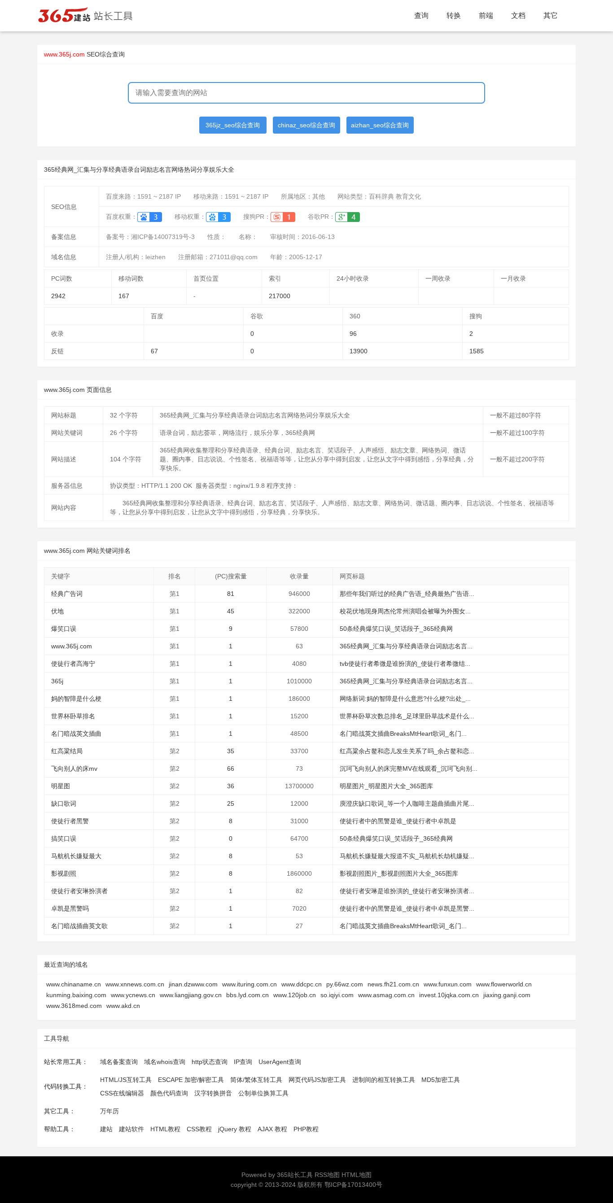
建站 (106, 1129)
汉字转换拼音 (213, 1093)
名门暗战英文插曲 (76, 733)
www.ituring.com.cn (249, 984)
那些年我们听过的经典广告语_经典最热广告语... (407, 593)
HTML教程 (165, 1129)
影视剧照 (63, 873)
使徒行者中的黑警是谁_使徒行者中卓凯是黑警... (407, 908)
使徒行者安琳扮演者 (79, 891)
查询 (421, 15)
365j (57, 681)
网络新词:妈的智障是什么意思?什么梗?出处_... (405, 698)
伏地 (57, 611)
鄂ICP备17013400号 (353, 1184)
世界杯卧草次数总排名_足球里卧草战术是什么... (407, 716)
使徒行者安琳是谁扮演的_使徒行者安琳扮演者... (407, 891)
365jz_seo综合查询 (233, 125)
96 (353, 333)
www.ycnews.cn (133, 995)
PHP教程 (306, 1129)
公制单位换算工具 (263, 1093)
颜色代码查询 (169, 1093)
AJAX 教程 (272, 1129)
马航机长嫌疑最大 (76, 856)
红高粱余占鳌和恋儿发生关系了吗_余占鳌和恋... (407, 751)
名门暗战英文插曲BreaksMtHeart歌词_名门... (403, 733)
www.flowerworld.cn (504, 984)
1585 (476, 351)
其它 (550, 15)
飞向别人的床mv (74, 768)
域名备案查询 (119, 1061)
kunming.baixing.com (76, 995)
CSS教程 (199, 1129)
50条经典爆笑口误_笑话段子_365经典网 (396, 628)
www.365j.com (71, 646)
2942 (58, 296)
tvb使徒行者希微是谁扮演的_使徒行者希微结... (405, 663)
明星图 (60, 786)
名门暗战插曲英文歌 (79, 925)
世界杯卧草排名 (73, 716)
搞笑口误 (63, 838)
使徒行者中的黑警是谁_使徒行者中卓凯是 (398, 821)
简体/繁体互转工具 (256, 1079)
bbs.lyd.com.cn (247, 995)
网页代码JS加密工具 (317, 1079)
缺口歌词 (63, 803)
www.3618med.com (74, 1005)
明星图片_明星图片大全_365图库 (386, 786)
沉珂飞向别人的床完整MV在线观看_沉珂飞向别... (408, 768)
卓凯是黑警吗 (70, 908)
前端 (486, 15)
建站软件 (131, 1129)
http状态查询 (210, 1061)
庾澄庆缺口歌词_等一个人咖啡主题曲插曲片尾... (407, 803)
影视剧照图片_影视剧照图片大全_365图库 (399, 873)
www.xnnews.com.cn (134, 984)
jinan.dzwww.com (193, 984)
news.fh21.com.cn (393, 984)
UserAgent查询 (279, 1061)
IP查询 (243, 1061)
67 (154, 351)
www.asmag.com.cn (386, 995)
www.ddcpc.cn (301, 984)
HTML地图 (357, 1174)
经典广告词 (67, 593)
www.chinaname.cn (73, 984)
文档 (518, 15)
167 (123, 296)
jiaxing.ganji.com (506, 995)
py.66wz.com (344, 984)
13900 (359, 351)
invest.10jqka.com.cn (449, 995)
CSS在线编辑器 (122, 1093)
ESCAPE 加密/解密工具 (191, 1079)
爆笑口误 (63, 628)
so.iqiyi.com (337, 995)
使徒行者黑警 (70, 821)
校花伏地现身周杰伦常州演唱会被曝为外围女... (405, 611)
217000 (279, 296)
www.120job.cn (294, 995)
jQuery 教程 (234, 1129)
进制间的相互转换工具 (383, 1079)
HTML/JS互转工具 (126, 1079)
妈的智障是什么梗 (76, 698)
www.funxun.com (448, 984)
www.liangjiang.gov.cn (191, 995)
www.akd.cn (123, 1005)
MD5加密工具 (440, 1079)
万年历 (109, 1111)
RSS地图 (327, 1174)
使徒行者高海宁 (73, 663)
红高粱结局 (67, 751)
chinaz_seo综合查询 (306, 125)
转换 (454, 15)
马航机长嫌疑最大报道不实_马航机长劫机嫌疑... (407, 856)
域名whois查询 (164, 1061)
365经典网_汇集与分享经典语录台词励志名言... (406, 646)
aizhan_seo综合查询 (380, 125)
